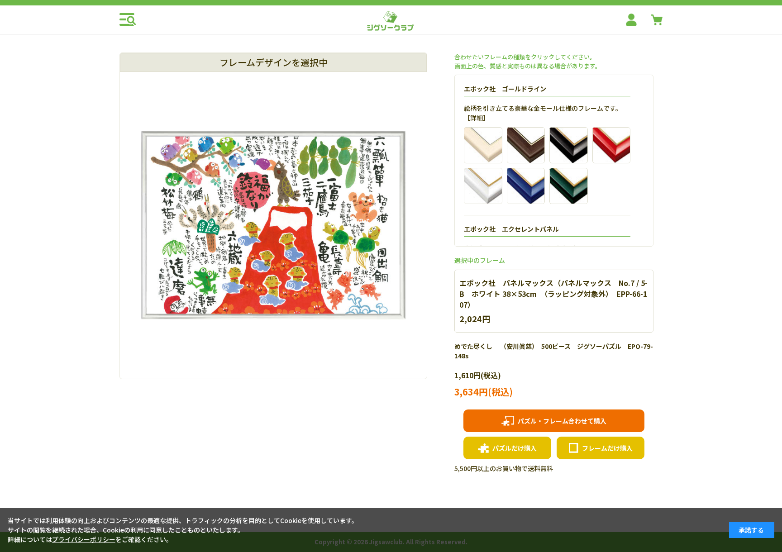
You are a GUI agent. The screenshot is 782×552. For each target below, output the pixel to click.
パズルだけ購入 (514, 447)
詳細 (476, 117)
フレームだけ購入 (607, 447)
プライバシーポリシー (83, 539)
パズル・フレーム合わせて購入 (562, 420)
